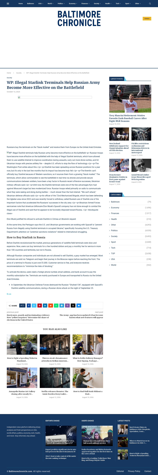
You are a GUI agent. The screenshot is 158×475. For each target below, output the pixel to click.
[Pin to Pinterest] (39, 305)
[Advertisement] (79, 47)
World (50, 3)
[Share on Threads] (73, 305)
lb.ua (9, 294)
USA (40, 3)
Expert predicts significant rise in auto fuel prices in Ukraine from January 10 (61, 450)
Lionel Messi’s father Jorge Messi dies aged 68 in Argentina (140, 177)
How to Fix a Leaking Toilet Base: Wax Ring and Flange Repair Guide (96, 459)
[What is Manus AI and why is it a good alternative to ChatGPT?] (61, 436)
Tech (117, 3)
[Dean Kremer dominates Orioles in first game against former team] (119, 165)
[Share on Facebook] (29, 305)
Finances (84, 3)
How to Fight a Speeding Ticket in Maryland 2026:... (140, 454)
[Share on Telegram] (61, 305)
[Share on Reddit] (50, 305)
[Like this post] (23, 305)
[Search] (150, 4)
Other (137, 3)
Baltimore (30, 3)
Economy (72, 3)
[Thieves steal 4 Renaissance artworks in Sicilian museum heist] (55, 344)
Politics (60, 3)
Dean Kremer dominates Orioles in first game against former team (118, 178)
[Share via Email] (78, 305)
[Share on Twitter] (34, 305)
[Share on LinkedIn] (45, 305)
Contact (147, 18)
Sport (127, 3)
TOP (131, 253)
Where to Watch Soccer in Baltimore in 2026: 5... (139, 442)
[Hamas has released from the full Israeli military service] (97, 436)
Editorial (120, 471)
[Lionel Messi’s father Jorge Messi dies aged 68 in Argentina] (141, 165)
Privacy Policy (134, 471)
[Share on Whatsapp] (56, 305)
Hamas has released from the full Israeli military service (95, 442)
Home (21, 3)
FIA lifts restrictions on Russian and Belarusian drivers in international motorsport (140, 148)
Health (107, 3)
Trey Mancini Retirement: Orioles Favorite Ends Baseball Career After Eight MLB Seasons (128, 118)
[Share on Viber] (67, 305)
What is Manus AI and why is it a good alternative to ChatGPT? (60, 442)
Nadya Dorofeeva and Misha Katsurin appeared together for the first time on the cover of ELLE (97, 452)
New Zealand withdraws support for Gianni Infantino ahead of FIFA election (119, 147)
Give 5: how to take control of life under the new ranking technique (61, 457)
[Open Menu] (8, 3)
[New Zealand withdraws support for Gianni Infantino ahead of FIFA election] (119, 134)
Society (96, 3)
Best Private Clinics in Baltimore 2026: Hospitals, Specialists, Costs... (140, 429)
